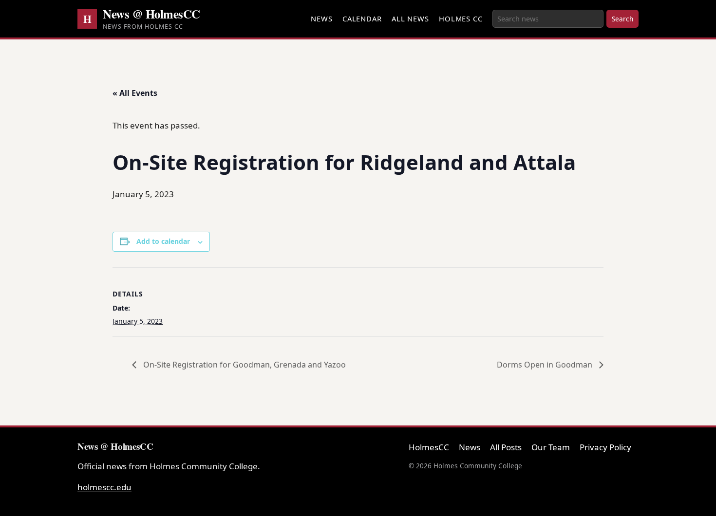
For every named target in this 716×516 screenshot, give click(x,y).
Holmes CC (461, 18)
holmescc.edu (104, 487)
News (322, 18)
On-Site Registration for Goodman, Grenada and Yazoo (243, 364)
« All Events (135, 93)
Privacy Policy (605, 447)
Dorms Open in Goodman (545, 364)
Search (622, 18)
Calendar (362, 18)
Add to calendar (163, 241)
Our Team (550, 447)
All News (410, 18)
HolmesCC (429, 447)
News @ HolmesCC (151, 13)
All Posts (506, 447)
